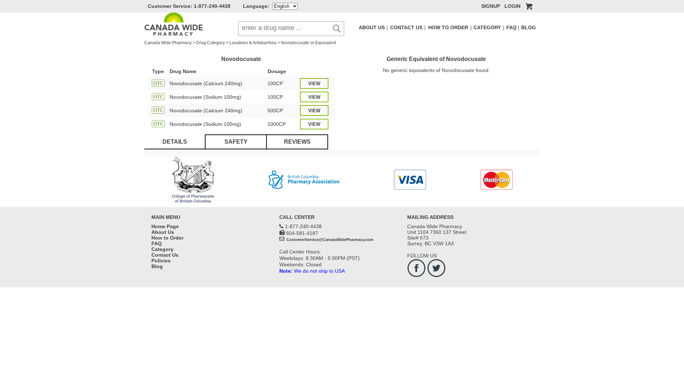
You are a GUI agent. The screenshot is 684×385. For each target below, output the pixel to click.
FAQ (511, 27)
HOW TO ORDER (448, 27)
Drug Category (210, 42)
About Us (162, 232)
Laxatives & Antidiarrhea (252, 42)
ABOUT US (372, 27)
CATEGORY (487, 27)
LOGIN (512, 6)
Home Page (165, 226)
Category (162, 249)
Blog (157, 266)
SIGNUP (490, 6)
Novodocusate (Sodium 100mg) (205, 97)
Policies (161, 260)
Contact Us (164, 255)
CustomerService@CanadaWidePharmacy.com (329, 239)
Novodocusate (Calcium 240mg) (206, 83)
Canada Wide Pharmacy (168, 42)
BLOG (528, 27)
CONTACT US (406, 27)
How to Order (167, 238)
